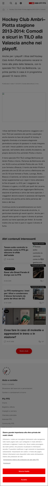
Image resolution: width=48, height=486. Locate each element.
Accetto (24, 480)
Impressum (6, 463)
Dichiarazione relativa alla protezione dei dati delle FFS (21, 460)
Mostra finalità (24, 471)
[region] (24, 456)
